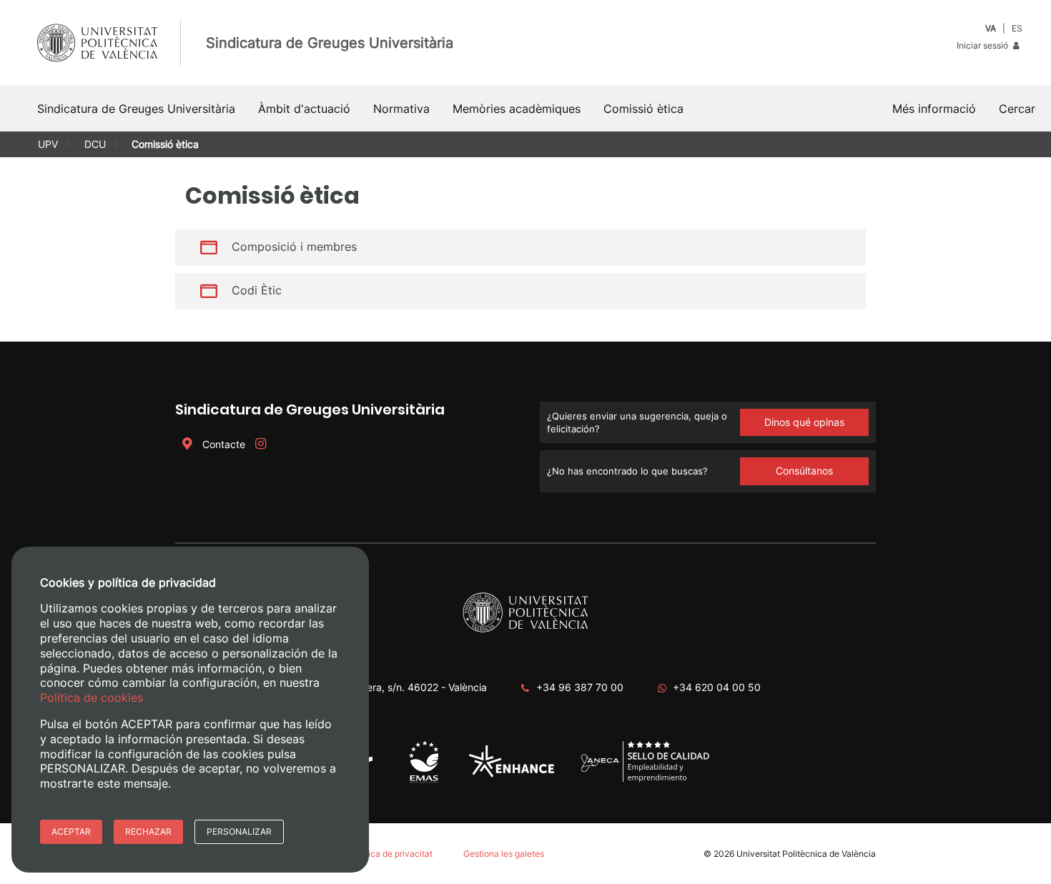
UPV (48, 144)
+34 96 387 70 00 (579, 687)
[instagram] (260, 444)
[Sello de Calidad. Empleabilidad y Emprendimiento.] (645, 779)
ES (1017, 28)
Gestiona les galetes (503, 853)
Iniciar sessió (983, 45)
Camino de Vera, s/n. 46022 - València (397, 687)
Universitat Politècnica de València (806, 853)
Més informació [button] (934, 108)
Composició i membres (294, 246)
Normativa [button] (401, 108)
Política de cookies (91, 697)
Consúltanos (804, 471)
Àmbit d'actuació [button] (304, 108)
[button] (1017, 108)
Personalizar (239, 831)
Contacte (223, 444)
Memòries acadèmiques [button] (517, 108)
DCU (95, 144)
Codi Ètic (257, 290)
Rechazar (148, 831)
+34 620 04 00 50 (717, 687)
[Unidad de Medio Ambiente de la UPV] (423, 781)
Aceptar (71, 831)
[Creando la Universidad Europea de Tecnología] (511, 774)
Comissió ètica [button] (643, 108)
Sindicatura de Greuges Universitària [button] (136, 108)
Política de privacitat (391, 853)
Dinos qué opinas (804, 422)
